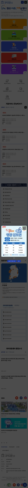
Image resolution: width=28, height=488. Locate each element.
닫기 (19, 261)
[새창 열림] (14, 241)
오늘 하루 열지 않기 (11, 261)
